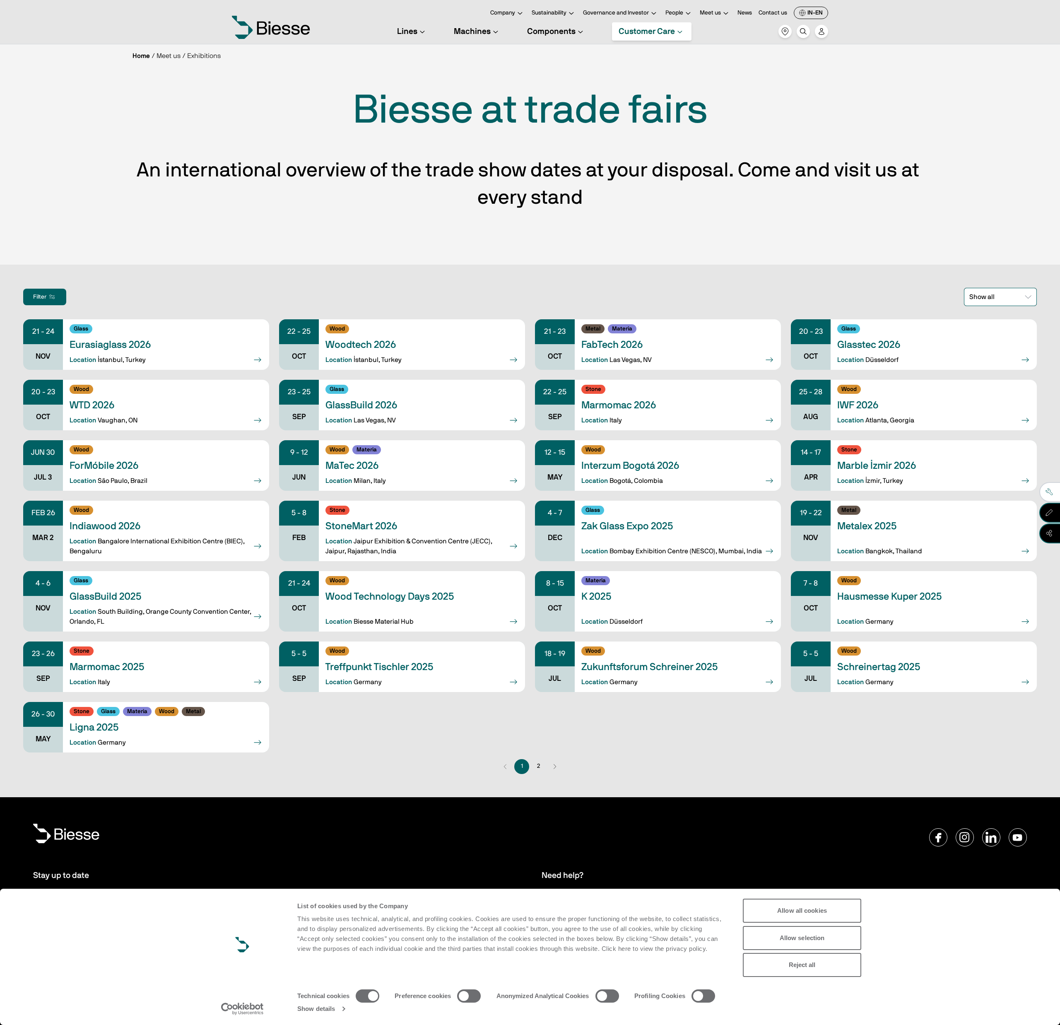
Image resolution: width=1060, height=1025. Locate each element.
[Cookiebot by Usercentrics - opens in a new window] (242, 1009)
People (674, 13)
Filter (39, 297)
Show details (316, 1008)
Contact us (773, 13)
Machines (472, 31)
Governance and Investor (616, 13)
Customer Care (647, 31)
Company (502, 13)
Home (141, 56)
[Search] (803, 31)
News (744, 13)
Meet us (710, 13)
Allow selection (802, 937)
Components (551, 31)
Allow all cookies (802, 910)
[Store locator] (785, 31)
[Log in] (821, 31)
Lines (407, 31)
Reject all (802, 964)
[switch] (469, 996)
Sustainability (549, 13)
